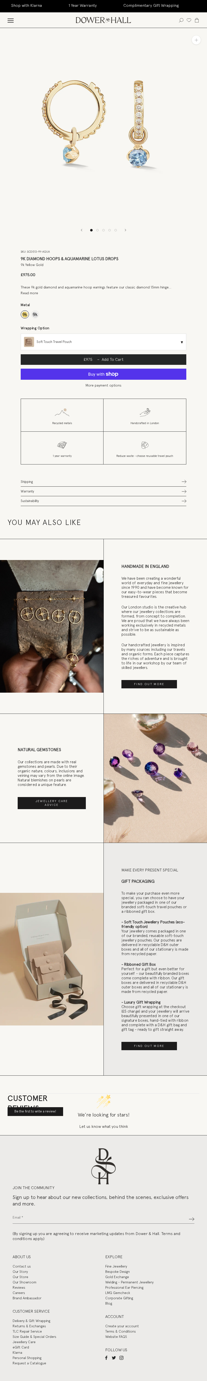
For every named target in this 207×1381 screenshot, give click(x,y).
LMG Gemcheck (117, 1293)
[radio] (25, 314)
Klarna (17, 1352)
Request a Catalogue (29, 1363)
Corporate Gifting (119, 1298)
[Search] (181, 20)
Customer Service (31, 1311)
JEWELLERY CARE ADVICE (52, 803)
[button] (103, 481)
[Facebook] (106, 1358)
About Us (22, 1256)
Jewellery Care (24, 1342)
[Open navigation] (11, 20)
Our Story (20, 1272)
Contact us (22, 1266)
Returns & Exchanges (29, 1326)
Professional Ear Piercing (124, 1287)
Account (114, 1316)
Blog (108, 1303)
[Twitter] (114, 1358)
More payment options (103, 385)
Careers (19, 1293)
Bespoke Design (117, 1272)
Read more (29, 293)
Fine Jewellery (116, 1266)
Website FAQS (116, 1337)
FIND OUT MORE (149, 684)
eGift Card (21, 1347)
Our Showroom (24, 1282)
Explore (113, 1256)
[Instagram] (121, 1358)
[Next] (125, 230)
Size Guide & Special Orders (34, 1337)
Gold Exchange (117, 1277)
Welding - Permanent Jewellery (129, 1282)
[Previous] (81, 230)
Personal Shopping (27, 1358)
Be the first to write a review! (35, 1111)
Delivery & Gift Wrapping (31, 1321)
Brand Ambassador (27, 1298)
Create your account (122, 1326)
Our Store (20, 1277)
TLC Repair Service (27, 1331)
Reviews (19, 1287)
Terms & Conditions (120, 1331)
